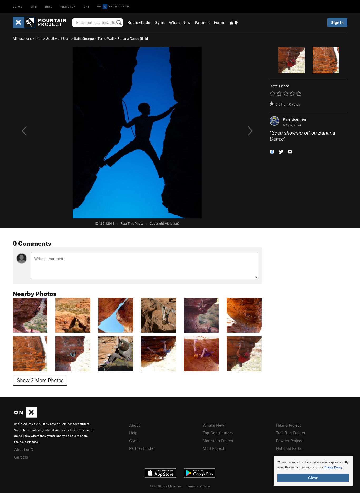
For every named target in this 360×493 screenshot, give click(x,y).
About (134, 425)
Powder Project (289, 440)
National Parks (289, 448)
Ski (86, 6)
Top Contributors (218, 432)
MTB (34, 6)
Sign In (337, 22)
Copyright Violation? (164, 223)
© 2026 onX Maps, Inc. (166, 486)
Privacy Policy (333, 467)
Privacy (205, 486)
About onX (23, 449)
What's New (180, 22)
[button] (272, 151)
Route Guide (139, 22)
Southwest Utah (58, 38)
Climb (18, 6)
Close (313, 477)
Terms (191, 486)
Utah (38, 38)
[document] (313, 471)
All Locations (22, 38)
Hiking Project (288, 425)
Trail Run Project (290, 432)
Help (133, 432)
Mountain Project (218, 440)
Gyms (159, 22)
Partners (202, 22)
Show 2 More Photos (40, 380)
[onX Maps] (25, 416)
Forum (219, 22)
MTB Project (213, 448)
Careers (21, 457)
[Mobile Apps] (234, 22)
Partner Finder (142, 448)
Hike (48, 6)
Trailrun (68, 6)
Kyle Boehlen (294, 119)
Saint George (84, 38)
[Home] (42, 22)
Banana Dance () (133, 38)
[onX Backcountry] (113, 7)
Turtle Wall (106, 38)
